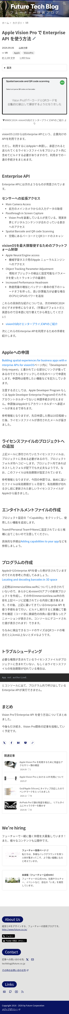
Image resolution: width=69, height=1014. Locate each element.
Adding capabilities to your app (40, 541)
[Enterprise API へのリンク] (32, 176)
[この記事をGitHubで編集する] (36, 38)
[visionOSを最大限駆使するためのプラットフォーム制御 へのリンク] (19, 249)
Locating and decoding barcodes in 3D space (29, 579)
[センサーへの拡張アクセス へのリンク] (42, 198)
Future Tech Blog (34, 6)
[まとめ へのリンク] (15, 706)
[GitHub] (10, 991)
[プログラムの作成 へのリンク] (35, 562)
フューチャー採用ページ (41, 850)
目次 (9, 67)
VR (6, 52)
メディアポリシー (11, 1009)
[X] (27, 959)
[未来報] (12, 880)
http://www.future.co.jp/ (14, 929)
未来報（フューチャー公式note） (38, 874)
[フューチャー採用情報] (12, 855)
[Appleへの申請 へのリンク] (31, 352)
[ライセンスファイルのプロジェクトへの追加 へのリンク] (16, 446)
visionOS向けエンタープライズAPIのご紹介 (32, 324)
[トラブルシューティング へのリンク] (44, 651)
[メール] (32, 959)
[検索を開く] (65, 3)
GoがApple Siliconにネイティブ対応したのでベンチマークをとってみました (42, 790)
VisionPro (28, 52)
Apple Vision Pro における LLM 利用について (42, 776)
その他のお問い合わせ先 (15, 970)
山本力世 (23, 47)
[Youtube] (16, 991)
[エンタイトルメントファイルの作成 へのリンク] (63, 509)
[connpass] (4, 991)
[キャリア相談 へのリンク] (27, 828)
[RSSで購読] (22, 991)
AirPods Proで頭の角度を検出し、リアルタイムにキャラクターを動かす (42, 804)
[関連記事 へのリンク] (16, 755)
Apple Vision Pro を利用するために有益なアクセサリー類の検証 (41, 763)
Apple (17, 52)
